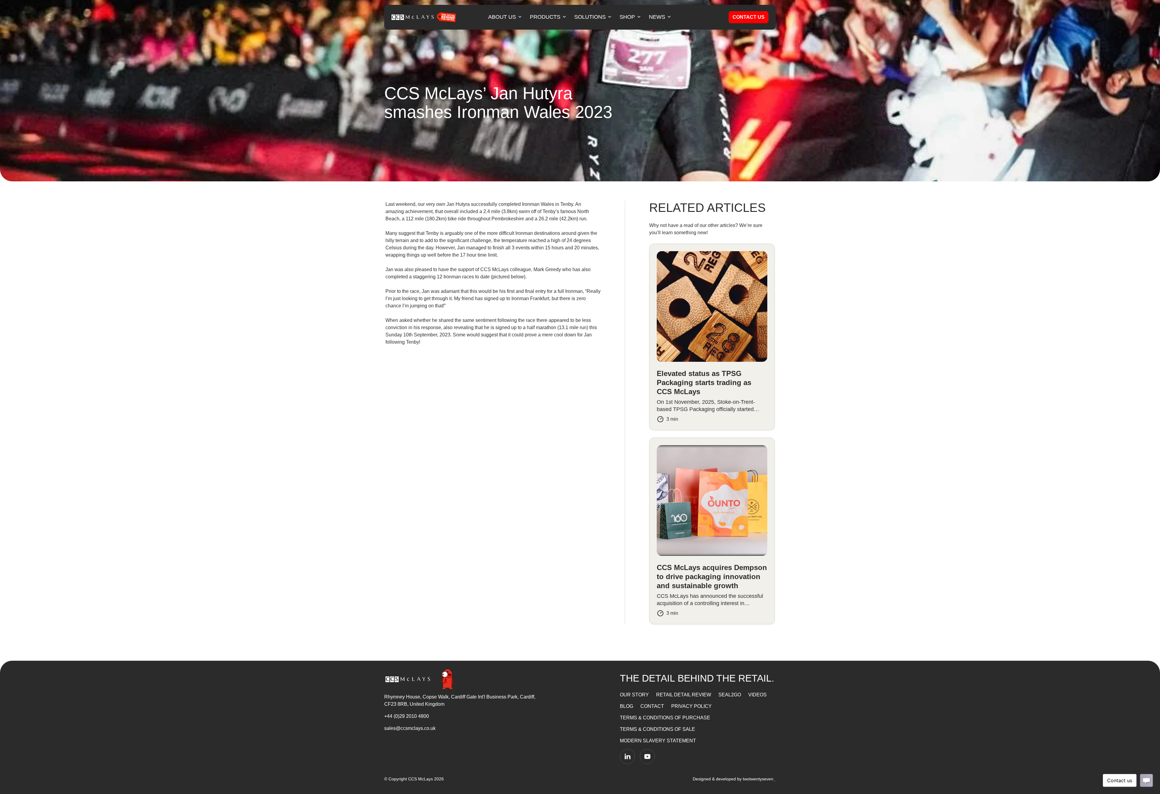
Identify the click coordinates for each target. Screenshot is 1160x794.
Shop (627, 17)
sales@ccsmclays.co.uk (410, 728)
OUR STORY (634, 694)
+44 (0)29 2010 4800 (406, 716)
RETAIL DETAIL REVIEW (683, 694)
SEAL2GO (729, 694)
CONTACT (652, 706)
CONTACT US (749, 17)
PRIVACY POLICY (691, 706)
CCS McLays (420, 778)
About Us (502, 17)
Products (545, 17)
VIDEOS (757, 694)
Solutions (590, 17)
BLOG (626, 706)
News (657, 17)
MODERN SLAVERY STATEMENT (658, 740)
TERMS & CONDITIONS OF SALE (657, 729)
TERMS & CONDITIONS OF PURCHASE (665, 717)
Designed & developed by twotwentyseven (734, 778)
